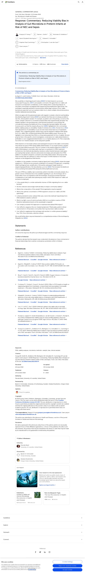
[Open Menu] (2, 2)
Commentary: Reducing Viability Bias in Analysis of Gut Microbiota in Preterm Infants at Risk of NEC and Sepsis (42, 92)
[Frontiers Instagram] (49, 552)
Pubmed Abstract (23, 259)
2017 (31, 103)
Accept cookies (67, 570)
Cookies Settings (67, 562)
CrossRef (33, 259)
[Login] (83, 2)
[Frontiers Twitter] (40, 552)
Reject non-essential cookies (67, 566)
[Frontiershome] (10, 2)
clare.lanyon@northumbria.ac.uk (25, 414)
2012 (25, 218)
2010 (49, 167)
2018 (42, 101)
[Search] (79, 2)
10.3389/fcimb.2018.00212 (23, 98)
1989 (45, 126)
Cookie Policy (32, 569)
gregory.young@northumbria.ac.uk (49, 412)
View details (64, 64)
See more (43, 57)
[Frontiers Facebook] (36, 552)
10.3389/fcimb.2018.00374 (30, 361)
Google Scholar (43, 259)
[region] (42, 565)
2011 (53, 128)
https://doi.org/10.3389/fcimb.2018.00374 (34, 18)
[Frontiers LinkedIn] (45, 552)
